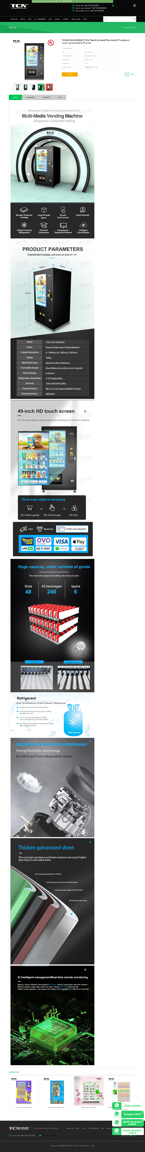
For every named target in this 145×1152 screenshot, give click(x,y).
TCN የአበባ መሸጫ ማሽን (88, 1107)
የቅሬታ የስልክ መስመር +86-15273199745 (90, 11)
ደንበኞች (65, 19)
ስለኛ (29, 19)
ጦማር (92, 1146)
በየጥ (50, 19)
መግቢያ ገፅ (13, 19)
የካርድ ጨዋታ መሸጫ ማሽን (24, 1107)
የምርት (22, 19)
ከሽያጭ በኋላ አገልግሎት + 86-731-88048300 (91, 8)
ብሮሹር (132, 74)
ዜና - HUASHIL (40, 19)
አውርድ (57, 19)
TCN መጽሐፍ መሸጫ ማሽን (56, 1107)
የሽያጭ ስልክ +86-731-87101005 (87, 5)
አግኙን (70, 74)
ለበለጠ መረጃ (76, 19)
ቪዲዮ (85, 19)
